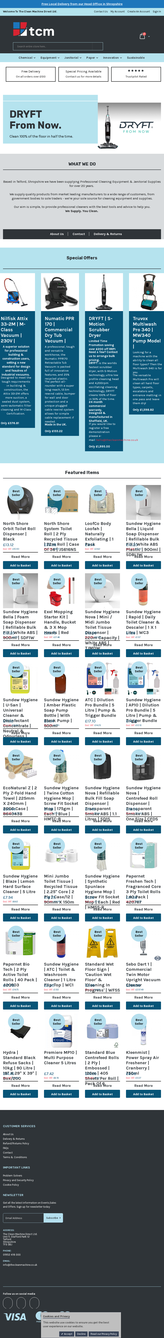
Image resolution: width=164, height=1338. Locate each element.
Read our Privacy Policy (104, 1333)
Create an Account (138, 11)
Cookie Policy (11, 1184)
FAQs (6, 1148)
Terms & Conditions (15, 1157)
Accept (67, 1333)
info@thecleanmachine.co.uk (20, 1264)
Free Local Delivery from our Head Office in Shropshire (82, 4)
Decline (81, 1333)
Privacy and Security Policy (18, 1180)
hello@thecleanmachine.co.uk (117, 440)
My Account (118, 11)
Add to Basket (20, 565)
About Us (57, 234)
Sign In (157, 11)
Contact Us (101, 11)
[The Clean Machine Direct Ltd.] (47, 29)
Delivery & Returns (108, 234)
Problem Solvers (12, 1175)
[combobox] (58, 46)
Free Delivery (30, 71)
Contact (79, 234)
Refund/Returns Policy (16, 1143)
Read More (20, 556)
